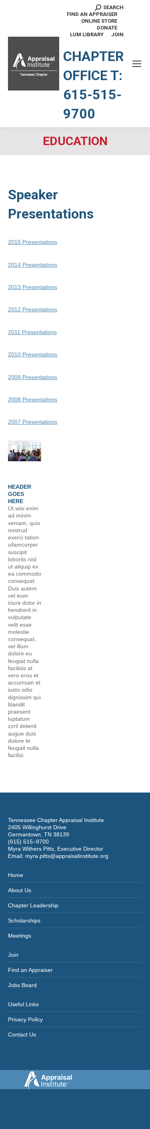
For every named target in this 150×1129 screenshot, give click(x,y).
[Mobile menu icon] (137, 64)
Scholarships (24, 920)
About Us (19, 890)
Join (13, 955)
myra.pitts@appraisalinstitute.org (66, 856)
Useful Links (23, 1004)
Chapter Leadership (33, 905)
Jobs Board (22, 985)
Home (15, 875)
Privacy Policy (25, 1019)
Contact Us (22, 1034)
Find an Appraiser (30, 970)
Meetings (19, 935)
